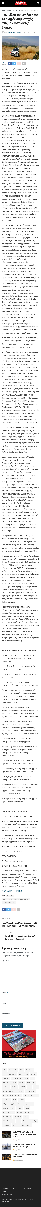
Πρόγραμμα (17, 1116)
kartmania (6, 1078)
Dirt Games (29, 1070)
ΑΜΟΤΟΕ (14, 1087)
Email (4, 1003)
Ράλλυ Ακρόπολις (8, 1121)
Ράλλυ (26, 1116)
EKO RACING (12, 1074)
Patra (26, 1078)
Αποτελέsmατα (30, 1091)
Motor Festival (16, 1078)
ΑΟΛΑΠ (22, 1087)
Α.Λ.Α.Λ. (9, 896)
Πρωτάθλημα (7, 1116)
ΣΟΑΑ (18, 1121)
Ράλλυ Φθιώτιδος (9, 902)
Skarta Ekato (31, 1082)
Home (3, 10)
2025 (15, 1070)
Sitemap (4, 1191)
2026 (21, 1070)
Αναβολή (20, 1091)
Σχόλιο (5, 961)
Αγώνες (9, 10)
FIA (20, 1074)
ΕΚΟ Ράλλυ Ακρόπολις (30, 1095)
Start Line (6, 1087)
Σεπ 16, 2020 (31, 32)
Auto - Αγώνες (16, 10)
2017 (4, 1070)
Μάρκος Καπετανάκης (14, 32)
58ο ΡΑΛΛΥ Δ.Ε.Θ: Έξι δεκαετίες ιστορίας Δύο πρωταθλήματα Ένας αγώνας (25, 1134)
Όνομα (5, 993)
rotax (32, 1078)
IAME (26, 1074)
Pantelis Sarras (6, 1201)
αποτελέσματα (26, 1125)
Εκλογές (21, 1099)
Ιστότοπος (6, 1014)
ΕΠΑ (14, 1099)
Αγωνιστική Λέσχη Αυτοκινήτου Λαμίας (16, 899)
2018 (10, 1070)
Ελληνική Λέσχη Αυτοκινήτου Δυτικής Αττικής (17, 1104)
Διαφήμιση (5, 1188)
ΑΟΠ (29, 1087)
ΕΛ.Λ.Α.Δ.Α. (6, 1099)
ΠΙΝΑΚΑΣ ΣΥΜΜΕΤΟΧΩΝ (12, 891)
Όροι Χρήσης (27, 1188)
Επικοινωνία (15, 1188)
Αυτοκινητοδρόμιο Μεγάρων (12, 1095)
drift (4, 1074)
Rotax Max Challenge (9, 1082)
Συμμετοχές (6, 1125)
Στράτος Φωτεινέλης (30, 1121)
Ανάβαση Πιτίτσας (8, 1091)
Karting (33, 1074)
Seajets (21, 1082)
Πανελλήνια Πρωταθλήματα (30, 10)
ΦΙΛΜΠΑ (15, 1125)
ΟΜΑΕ (27, 1108)
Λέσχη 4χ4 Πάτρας (8, 1108)
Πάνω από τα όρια (8, 1112)
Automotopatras (11, 1199)
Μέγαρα (19, 1108)
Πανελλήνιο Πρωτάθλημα (25, 1112)
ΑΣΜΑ (35, 1087)
